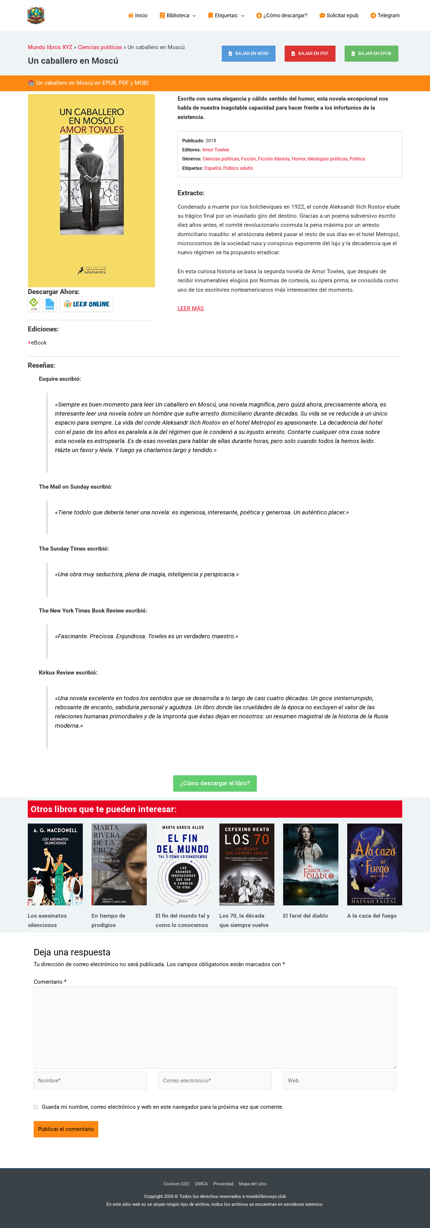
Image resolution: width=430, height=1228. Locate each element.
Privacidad (223, 1184)
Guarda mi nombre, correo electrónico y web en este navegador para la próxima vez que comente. (162, 1107)
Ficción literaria (274, 159)
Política (357, 159)
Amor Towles (215, 150)
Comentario (50, 981)
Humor (298, 159)
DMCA (201, 1184)
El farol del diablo (305, 915)
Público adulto (238, 168)
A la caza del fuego (372, 915)
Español (212, 168)
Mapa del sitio (253, 1184)
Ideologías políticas (327, 159)
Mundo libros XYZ (50, 47)
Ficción (248, 159)
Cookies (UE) (177, 1184)
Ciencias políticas (100, 47)
